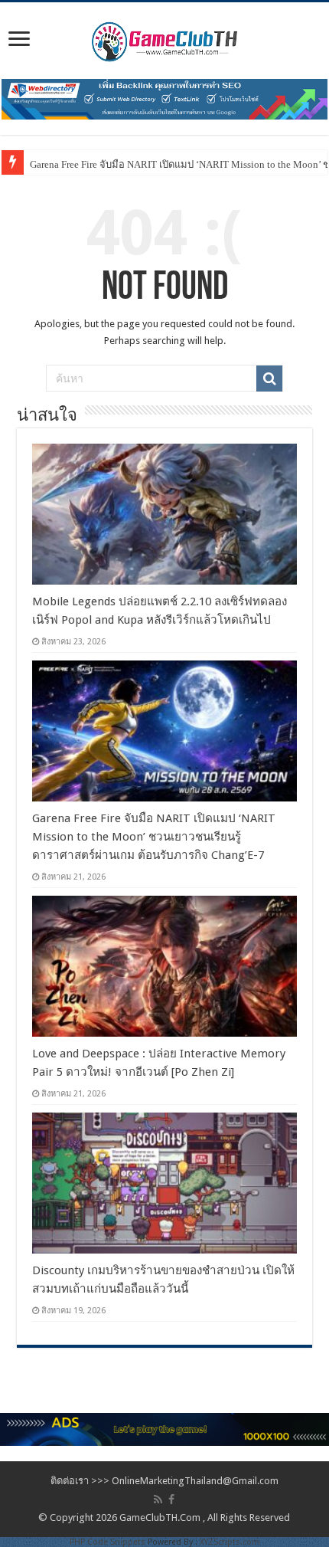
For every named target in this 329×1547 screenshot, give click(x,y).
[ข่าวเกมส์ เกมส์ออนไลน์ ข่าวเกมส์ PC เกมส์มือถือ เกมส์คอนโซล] (164, 37)
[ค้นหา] (269, 378)
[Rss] (158, 1499)
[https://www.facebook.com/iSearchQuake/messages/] (164, 1428)
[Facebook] (171, 1499)
